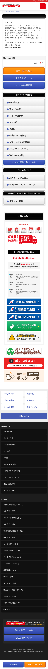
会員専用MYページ (24, 78)
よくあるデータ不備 (10, 544)
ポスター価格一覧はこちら (24, 162)
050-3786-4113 (24, 257)
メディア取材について (11, 603)
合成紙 (5, 458)
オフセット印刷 (9, 490)
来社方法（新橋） (9, 524)
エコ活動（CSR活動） (11, 564)
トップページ (8, 11)
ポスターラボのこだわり (12, 518)
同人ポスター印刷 (9, 583)
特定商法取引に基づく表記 (13, 531)
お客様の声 (16, 11)
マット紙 (6, 451)
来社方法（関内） (9, 537)
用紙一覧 (30, 394)
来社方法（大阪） (9, 511)
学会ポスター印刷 (9, 596)
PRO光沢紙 (7, 431)
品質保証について (9, 570)
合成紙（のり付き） (10, 464)
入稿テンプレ (32, 407)
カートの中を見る (24, 71)
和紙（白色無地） (9, 484)
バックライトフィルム (11, 477)
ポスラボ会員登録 (24, 85)
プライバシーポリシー (11, 550)
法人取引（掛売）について (13, 590)
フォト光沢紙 (8, 438)
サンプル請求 (8, 577)
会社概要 (6, 609)
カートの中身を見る (35, 664)
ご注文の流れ (8, 400)
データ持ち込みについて (12, 557)
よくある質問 (8, 407)
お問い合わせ (24, 416)
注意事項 (30, 400)
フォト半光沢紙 (9, 445)
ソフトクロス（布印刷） (12, 471)
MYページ (13, 664)
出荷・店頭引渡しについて (13, 505)
